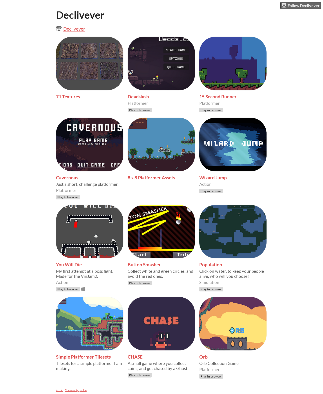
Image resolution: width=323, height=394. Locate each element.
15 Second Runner (218, 96)
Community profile (76, 390)
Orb (203, 357)
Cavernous (67, 177)
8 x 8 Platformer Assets (151, 177)
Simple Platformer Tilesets (83, 357)
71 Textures (68, 96)
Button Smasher (144, 264)
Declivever (74, 29)
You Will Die (69, 264)
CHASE (135, 357)
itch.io (59, 390)
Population (210, 264)
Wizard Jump (213, 177)
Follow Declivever (303, 5)
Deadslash (138, 96)
